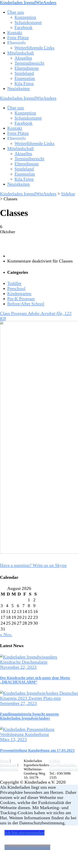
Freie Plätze (18, 37)
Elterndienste (27, 68)
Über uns (15, 12)
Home (4, 761)
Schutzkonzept (28, 22)
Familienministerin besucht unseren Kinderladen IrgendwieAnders (29, 716)
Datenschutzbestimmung (27, 847)
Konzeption (25, 17)
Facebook (23, 27)
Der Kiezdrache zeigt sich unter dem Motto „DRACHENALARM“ (35, 680)
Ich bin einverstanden (24, 832)
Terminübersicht (29, 63)
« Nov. (6, 634)
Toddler (14, 283)
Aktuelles (23, 57)
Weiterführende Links (34, 47)
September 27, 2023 (18, 703)
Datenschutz (9, 769)
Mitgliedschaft (20, 52)
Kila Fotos (24, 83)
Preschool (16, 288)
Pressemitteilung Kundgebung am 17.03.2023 (37, 750)
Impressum (8, 765)
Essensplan (25, 78)
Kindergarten (19, 293)
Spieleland (24, 73)
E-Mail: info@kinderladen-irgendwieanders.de (63, 765)
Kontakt (14, 32)
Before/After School (25, 303)
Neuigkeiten (18, 88)
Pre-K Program (21, 298)
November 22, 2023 (18, 667)
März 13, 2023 (13, 739)
